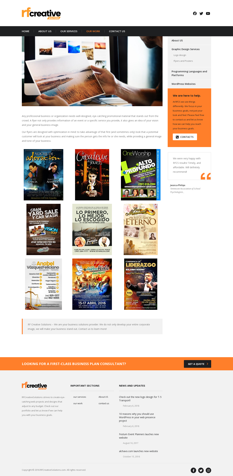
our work (93, 31)
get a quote (196, 364)
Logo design (180, 55)
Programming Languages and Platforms (189, 73)
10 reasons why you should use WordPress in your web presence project (137, 417)
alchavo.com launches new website (138, 451)
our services (68, 31)
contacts (186, 136)
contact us (117, 31)
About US (177, 40)
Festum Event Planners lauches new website (139, 436)
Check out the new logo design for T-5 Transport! (140, 398)
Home (25, 31)
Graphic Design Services (186, 49)
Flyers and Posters (183, 60)
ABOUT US (44, 31)
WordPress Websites (183, 83)
